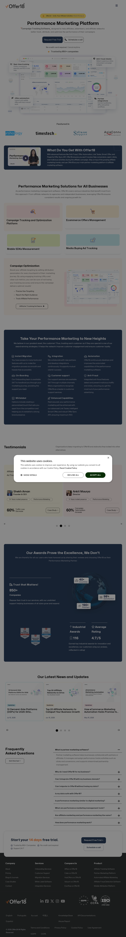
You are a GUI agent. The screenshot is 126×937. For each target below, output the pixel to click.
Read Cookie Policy (68, 468)
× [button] (108, 458)
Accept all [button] (95, 475)
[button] (29, 475)
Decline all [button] (73, 475)
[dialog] (63, 468)
